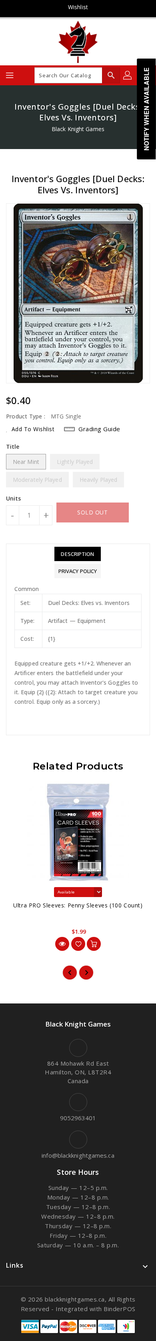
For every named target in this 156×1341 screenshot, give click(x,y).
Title (13, 446)
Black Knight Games (78, 129)
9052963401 (78, 1118)
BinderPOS (120, 1309)
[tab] (77, 554)
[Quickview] (62, 944)
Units (13, 498)
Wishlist (78, 7)
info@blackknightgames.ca (78, 1155)
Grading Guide (99, 429)
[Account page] (128, 75)
